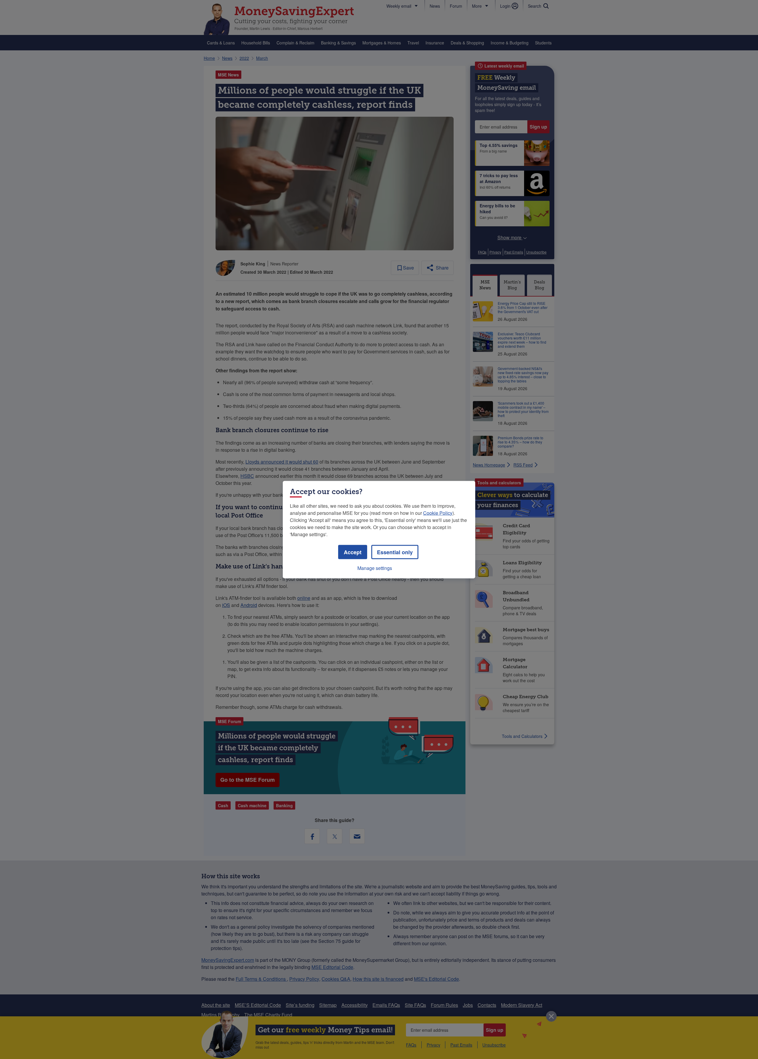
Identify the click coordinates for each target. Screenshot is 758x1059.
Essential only (395, 552)
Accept (353, 552)
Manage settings (374, 567)
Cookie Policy (437, 512)
